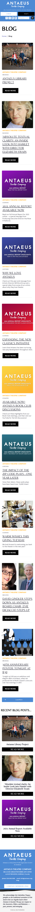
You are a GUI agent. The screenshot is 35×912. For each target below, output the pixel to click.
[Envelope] (16, 18)
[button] (32, 18)
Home (4, 36)
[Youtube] (13, 18)
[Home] (17, 4)
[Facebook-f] (6, 18)
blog (17, 880)
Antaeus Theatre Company (14, 72)
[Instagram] (9, 18)
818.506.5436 (11, 878)
